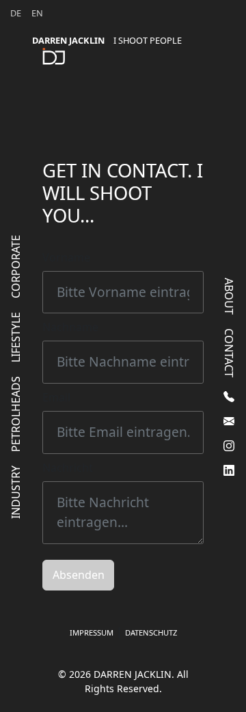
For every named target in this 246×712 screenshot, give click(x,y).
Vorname (66, 257)
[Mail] (229, 421)
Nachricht (67, 467)
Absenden (79, 574)
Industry (15, 492)
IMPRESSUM (91, 632)
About (228, 296)
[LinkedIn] (229, 470)
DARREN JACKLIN (107, 40)
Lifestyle (15, 337)
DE (15, 13)
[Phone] (229, 396)
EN (37, 13)
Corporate (15, 266)
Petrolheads (15, 414)
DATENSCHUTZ (151, 632)
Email (56, 397)
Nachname (70, 326)
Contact (228, 353)
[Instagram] (229, 445)
